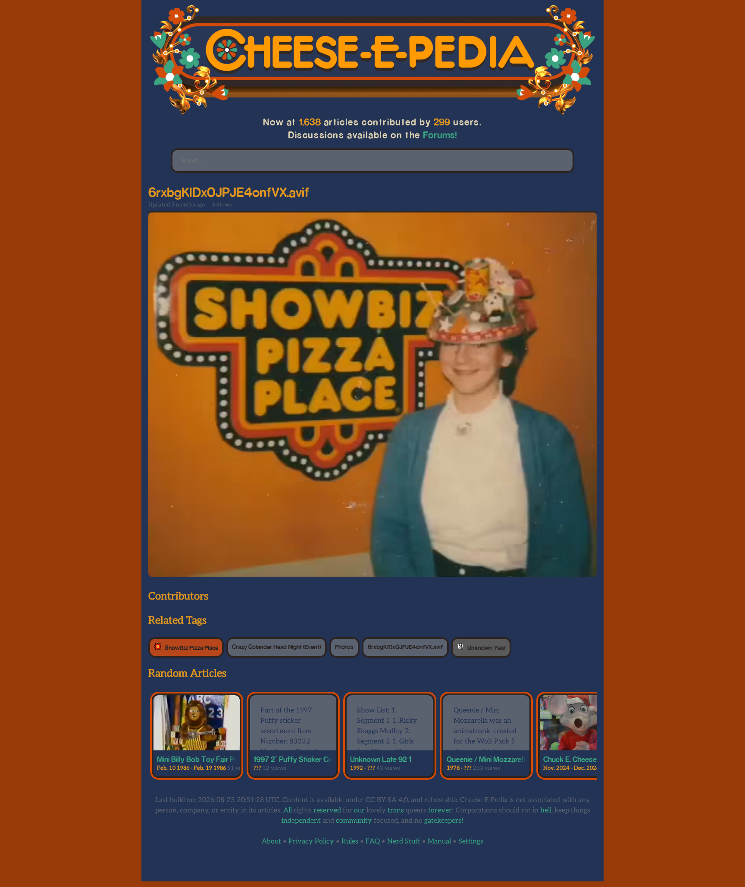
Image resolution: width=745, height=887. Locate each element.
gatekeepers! (443, 821)
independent (301, 821)
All (287, 810)
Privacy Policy (311, 841)
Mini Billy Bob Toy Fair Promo (204, 759)
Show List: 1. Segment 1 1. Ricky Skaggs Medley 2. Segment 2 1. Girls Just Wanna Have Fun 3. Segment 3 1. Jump (387, 741)
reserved (327, 810)
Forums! (440, 134)
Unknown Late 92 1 (380, 759)
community (354, 821)
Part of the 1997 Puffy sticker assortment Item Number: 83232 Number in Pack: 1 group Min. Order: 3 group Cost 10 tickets (289, 746)
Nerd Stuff (403, 841)
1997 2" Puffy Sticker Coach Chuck (310, 759)
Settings (470, 841)
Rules (349, 841)
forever (440, 810)
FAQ (373, 841)
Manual (439, 841)
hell (545, 810)
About (271, 841)
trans (396, 810)
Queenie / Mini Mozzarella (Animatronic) (510, 759)
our (359, 810)
